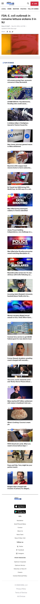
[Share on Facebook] (7, 31)
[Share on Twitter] (10, 31)
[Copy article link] (12, 31)
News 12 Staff (5, 26)
